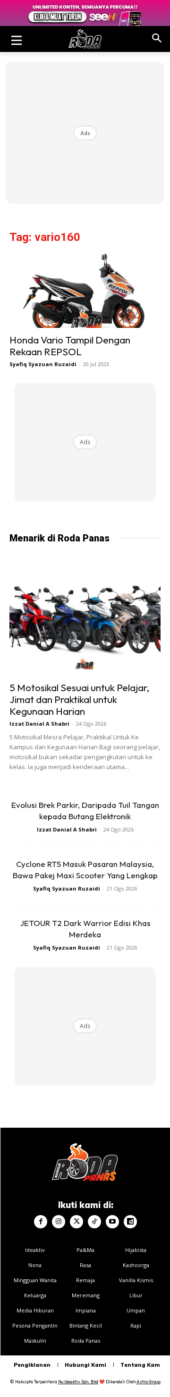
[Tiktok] (94, 1221)
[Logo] (85, 39)
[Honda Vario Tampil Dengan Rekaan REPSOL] (85, 291)
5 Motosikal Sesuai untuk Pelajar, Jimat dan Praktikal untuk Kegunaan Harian (79, 699)
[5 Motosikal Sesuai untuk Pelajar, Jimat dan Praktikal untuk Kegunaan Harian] (85, 621)
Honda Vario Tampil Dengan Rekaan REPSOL (69, 346)
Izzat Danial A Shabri (39, 723)
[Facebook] (40, 1221)
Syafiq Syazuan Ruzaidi (42, 364)
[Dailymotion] (130, 1221)
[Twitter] (76, 1221)
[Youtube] (112, 1221)
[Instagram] (58, 1221)
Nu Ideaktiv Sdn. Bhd (78, 1381)
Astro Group (148, 1381)
